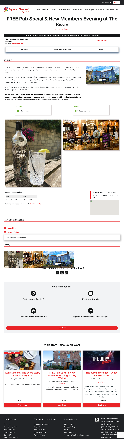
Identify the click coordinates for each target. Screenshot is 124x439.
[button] (117, 10)
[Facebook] (58, 273)
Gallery (99, 50)
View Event (22, 405)
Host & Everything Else (62, 50)
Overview (24, 50)
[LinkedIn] (66, 273)
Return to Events (62, 29)
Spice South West (18, 43)
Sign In (116, 2)
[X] (62, 273)
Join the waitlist (35, 204)
